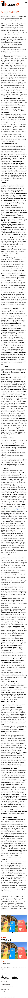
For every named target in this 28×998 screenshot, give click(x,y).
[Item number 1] (12, 932)
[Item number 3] (15, 932)
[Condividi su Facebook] (4, 940)
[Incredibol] (15, 977)
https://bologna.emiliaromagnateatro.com (11, 509)
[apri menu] (26, 2)
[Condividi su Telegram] (10, 940)
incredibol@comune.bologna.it (7, 986)
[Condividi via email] (2, 940)
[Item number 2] (14, 932)
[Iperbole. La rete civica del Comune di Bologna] (5, 977)
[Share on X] (6, 940)
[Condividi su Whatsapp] (8, 940)
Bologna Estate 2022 (6, 963)
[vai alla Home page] (10, 3)
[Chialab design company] (8, 996)
